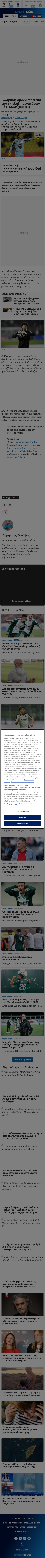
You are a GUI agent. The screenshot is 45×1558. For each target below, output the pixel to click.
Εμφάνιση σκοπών (22, 811)
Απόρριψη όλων (22, 823)
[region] (22, 779)
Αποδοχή (22, 817)
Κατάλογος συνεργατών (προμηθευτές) (18, 804)
